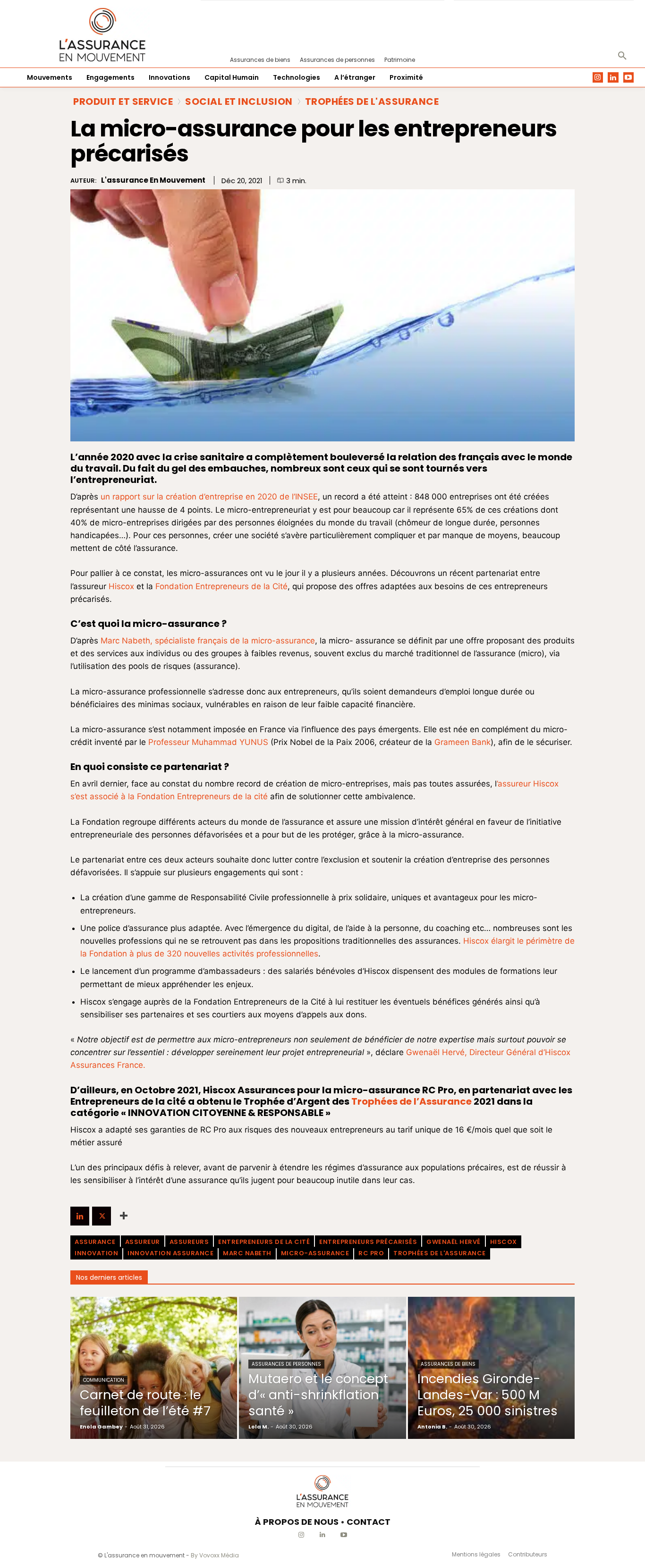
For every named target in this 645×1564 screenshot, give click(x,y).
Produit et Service (123, 101)
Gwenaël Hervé (453, 1241)
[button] (622, 56)
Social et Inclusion (239, 101)
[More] (124, 1216)
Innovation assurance (170, 1253)
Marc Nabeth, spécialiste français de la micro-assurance (208, 640)
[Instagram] (598, 77)
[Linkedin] (613, 77)
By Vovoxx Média (215, 1555)
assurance (95, 1241)
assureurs (189, 1241)
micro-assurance (315, 1253)
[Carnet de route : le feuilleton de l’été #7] (153, 1367)
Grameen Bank (462, 742)
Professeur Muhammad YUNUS (209, 742)
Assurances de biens (448, 1364)
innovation (96, 1253)
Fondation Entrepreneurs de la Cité (221, 586)
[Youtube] (628, 77)
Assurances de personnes (286, 1364)
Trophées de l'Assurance (372, 101)
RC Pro (371, 1253)
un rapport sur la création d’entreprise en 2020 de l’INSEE (209, 496)
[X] (101, 1216)
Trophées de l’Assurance (411, 1101)
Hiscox (121, 586)
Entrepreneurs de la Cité (264, 1241)
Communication (103, 1380)
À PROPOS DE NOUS (297, 1522)
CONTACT (368, 1522)
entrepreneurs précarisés (368, 1241)
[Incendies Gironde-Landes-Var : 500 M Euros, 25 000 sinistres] (491, 1367)
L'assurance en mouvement (153, 180)
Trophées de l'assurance (439, 1253)
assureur (142, 1241)
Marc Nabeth (247, 1253)
